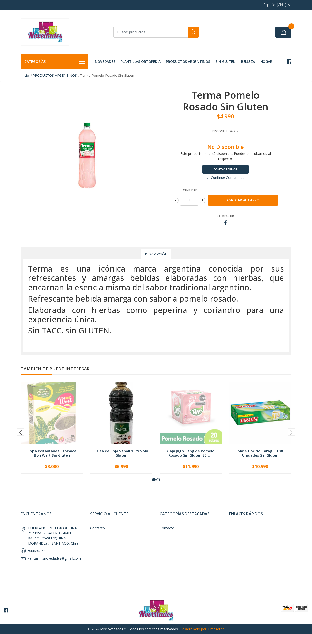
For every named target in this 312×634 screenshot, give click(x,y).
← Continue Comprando (225, 177)
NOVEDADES (105, 61)
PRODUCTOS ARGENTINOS (188, 61)
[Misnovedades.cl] (45, 32)
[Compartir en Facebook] (225, 222)
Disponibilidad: (224, 131)
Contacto (97, 528)
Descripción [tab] (156, 254)
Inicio (25, 75)
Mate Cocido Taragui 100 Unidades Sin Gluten (260, 453)
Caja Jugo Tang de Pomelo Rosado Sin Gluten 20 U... (190, 453)
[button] (277, 5)
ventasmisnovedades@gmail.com (54, 558)
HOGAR (266, 61)
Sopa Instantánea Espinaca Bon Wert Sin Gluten (52, 453)
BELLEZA (248, 61)
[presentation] (20, 432)
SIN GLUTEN (225, 61)
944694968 (37, 551)
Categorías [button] (35, 61)
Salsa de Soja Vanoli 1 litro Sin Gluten (121, 453)
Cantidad (190, 190)
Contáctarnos (225, 169)
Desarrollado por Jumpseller (202, 629)
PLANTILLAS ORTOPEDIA (141, 61)
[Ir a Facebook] (289, 61)
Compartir (225, 216)
